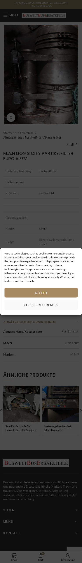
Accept (41, 293)
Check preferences (41, 305)
